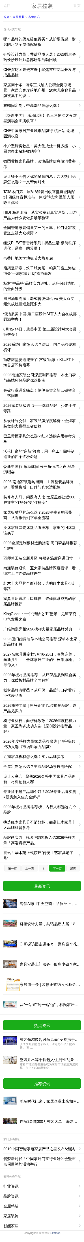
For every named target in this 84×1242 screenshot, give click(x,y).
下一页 (57, 868)
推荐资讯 (42, 1083)
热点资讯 (42, 1025)
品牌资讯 (34, 17)
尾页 (73, 868)
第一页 (12, 868)
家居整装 (42, 5)
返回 (7, 5)
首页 (77, 5)
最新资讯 (42, 886)
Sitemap (55, 1233)
